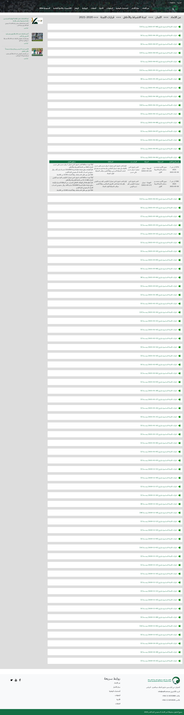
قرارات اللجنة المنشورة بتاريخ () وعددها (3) (158, 113)
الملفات (93, 8)
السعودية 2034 (44, 8)
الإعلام (77, 8)
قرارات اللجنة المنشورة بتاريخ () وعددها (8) (158, 78)
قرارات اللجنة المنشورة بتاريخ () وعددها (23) (158, 52)
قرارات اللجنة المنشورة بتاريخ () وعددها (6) (158, 44)
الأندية (101, 8)
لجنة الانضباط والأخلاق (134, 17)
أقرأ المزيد (26, 28)
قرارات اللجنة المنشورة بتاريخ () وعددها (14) (158, 547)
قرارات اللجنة (107, 17)
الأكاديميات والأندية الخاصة (62, 8)
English (172, 2)
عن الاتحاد (145, 8)
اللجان (158, 17)
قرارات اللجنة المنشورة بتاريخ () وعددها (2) (158, 157)
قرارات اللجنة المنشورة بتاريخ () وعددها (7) (158, 87)
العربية (179, 2)
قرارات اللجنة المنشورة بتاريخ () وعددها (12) (158, 70)
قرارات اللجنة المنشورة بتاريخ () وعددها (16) (158, 625)
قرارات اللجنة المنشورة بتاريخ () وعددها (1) (158, 61)
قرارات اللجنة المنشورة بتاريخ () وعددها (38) (158, 512)
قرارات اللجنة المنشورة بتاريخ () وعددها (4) (158, 35)
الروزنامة (85, 8)
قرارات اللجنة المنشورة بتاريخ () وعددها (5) (158, 251)
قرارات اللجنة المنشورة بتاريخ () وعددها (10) (158, 105)
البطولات (110, 8)
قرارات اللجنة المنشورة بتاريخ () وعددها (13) (158, 26)
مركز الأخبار (135, 8)
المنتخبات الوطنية (122, 8)
